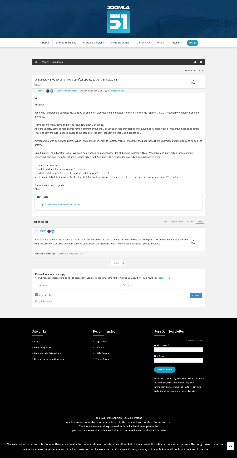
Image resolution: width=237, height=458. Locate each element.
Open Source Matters (159, 422)
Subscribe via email (116, 91)
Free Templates (42, 347)
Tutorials (176, 42)
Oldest (200, 221)
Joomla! (88, 426)
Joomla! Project (135, 422)
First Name (159, 356)
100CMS (99, 347)
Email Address (161, 345)
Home (45, 42)
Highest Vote (177, 221)
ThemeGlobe (102, 359)
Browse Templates (66, 42)
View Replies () (194, 70)
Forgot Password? (44, 301)
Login (192, 42)
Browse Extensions (93, 42)
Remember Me (45, 295)
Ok (230, 446)
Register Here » (165, 278)
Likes (165, 221)
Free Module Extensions (47, 353)
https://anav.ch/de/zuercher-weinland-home (60, 204)
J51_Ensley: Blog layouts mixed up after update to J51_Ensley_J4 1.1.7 (78, 79)
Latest (190, 221)
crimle (41, 91)
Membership (143, 42)
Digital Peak (102, 341)
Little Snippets (103, 353)
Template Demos (120, 42)
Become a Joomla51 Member (49, 359)
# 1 (81, 254)
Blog (36, 341)
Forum (160, 42)
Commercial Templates (67, 91)
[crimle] (36, 91)
